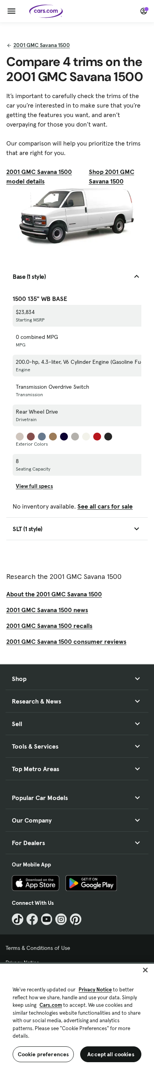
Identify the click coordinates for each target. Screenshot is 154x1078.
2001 (41, 45)
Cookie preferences (43, 1054)
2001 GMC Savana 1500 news (47, 610)
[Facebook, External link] (32, 919)
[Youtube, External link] (47, 919)
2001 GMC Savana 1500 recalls (49, 626)
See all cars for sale (105, 506)
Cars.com (50, 1005)
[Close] (145, 970)
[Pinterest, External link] (75, 919)
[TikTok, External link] (17, 919)
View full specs (34, 486)
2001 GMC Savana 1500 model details (39, 176)
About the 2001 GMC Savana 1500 (54, 594)
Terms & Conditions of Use (38, 947)
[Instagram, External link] (61, 919)
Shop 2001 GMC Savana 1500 (111, 176)
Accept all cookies (110, 1054)
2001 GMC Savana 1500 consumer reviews (66, 641)
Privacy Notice (95, 989)
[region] (77, 1020)
